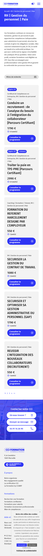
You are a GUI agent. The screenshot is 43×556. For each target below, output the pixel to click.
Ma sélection (32, 3)
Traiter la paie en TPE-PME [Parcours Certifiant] (19, 169)
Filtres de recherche (13, 77)
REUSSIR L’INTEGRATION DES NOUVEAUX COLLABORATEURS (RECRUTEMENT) (20, 359)
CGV (6, 541)
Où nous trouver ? (18, 415)
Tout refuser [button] (32, 545)
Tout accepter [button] (22, 545)
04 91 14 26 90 (16, 429)
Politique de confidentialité (26, 551)
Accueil (6, 11)
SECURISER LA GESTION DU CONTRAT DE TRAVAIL (21, 263)
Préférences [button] (26, 548)
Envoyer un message (19, 422)
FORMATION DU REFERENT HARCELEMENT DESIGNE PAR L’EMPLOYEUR (17, 217)
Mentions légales (10, 538)
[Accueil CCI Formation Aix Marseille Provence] (10, 4)
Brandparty (8, 544)
